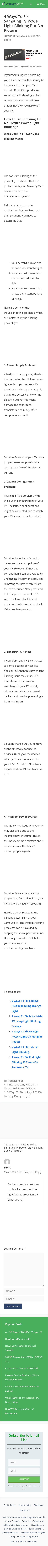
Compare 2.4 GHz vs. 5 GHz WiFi (21, 1368)
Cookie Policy (9, 1505)
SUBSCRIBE (24, 1479)
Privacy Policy (25, 1505)
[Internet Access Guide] (12, 4)
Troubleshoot (15, 1080)
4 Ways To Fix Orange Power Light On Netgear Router (27, 1036)
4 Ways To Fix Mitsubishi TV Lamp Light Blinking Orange (27, 1021)
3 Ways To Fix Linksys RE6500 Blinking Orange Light (26, 1006)
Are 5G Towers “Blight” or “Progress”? (23, 1332)
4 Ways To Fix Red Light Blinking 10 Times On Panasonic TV (26, 1062)
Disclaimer (38, 1505)
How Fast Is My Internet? (17, 1338)
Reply (38, 1172)
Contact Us (24, 1510)
